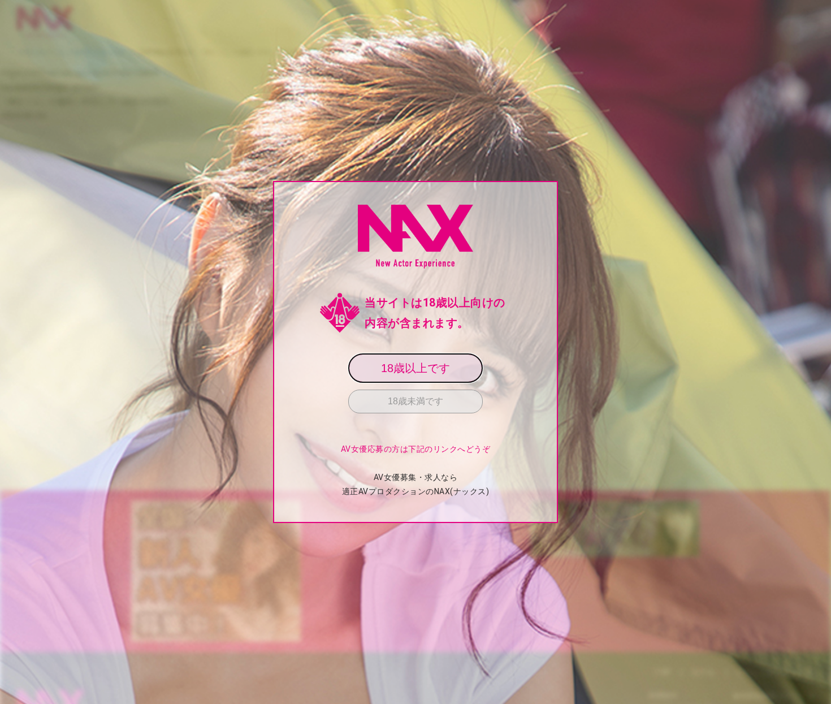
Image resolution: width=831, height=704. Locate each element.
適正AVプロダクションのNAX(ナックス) (416, 491)
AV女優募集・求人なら (416, 477)
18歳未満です (415, 401)
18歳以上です (415, 368)
